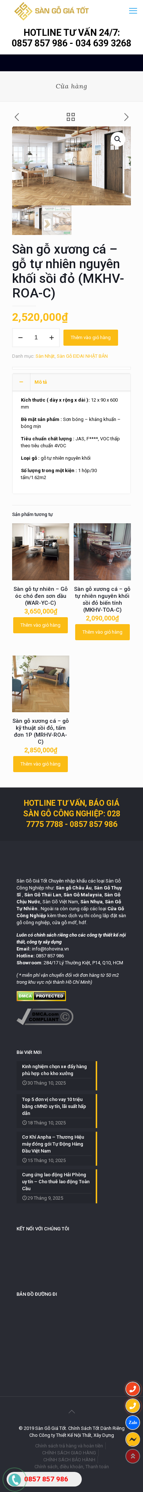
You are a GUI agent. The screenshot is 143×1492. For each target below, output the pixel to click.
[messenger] (132, 1439)
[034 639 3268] (132, 1405)
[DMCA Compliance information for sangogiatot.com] (44, 1023)
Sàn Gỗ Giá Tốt (31, 881)
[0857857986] (132, 1422)
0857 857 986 (41, 43)
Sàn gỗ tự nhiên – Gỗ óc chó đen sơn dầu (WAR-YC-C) (41, 596)
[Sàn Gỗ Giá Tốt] (51, 11)
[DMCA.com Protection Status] (41, 999)
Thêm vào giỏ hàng (91, 337)
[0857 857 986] (132, 1389)
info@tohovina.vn (50, 949)
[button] (118, 139)
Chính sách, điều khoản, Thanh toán (71, 1466)
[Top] (132, 1456)
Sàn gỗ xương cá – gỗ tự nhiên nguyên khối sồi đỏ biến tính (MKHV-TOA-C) (102, 599)
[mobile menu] (133, 11)
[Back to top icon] (71, 1411)
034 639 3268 (103, 43)
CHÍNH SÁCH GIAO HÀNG (69, 1452)
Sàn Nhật (45, 356)
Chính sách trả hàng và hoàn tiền (69, 1446)
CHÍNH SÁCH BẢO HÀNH (69, 1459)
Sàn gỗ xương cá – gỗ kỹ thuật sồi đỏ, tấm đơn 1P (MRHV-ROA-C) (40, 731)
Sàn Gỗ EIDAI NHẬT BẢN (82, 356)
